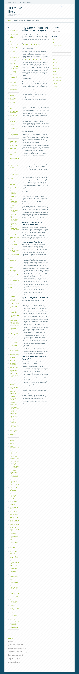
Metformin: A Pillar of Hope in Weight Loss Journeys (15, 562)
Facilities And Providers (58, 56)
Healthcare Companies (57, 65)
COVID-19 (55, 54)
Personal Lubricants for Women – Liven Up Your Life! (14, 350)
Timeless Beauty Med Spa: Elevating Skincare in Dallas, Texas (14, 526)
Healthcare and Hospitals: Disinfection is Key (14, 174)
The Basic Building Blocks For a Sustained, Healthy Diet (14, 503)
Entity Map (10, 638)
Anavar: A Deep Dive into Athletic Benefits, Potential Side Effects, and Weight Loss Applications (14, 59)
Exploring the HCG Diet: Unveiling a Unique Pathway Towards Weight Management (15, 453)
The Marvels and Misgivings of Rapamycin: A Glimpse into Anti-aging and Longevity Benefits (14, 514)
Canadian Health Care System (59, 48)
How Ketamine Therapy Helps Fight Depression (14, 250)
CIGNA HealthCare (57, 51)
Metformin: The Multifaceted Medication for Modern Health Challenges (14, 568)
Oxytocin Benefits (13, 320)
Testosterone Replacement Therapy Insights (14, 448)
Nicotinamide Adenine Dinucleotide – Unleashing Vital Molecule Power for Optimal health (14, 306)
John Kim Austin (13, 263)
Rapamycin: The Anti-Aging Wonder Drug (15, 375)
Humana (54, 71)
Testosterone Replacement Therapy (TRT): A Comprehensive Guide (14, 475)
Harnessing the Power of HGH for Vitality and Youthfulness (14, 159)
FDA (54, 59)
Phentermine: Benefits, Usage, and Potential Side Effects (14, 356)
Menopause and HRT (14, 292)
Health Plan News (15, 10)
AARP (54, 39)
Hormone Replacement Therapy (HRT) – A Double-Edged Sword (15, 202)
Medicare (55, 83)
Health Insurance (13, 162)
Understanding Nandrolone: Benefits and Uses (14, 576)
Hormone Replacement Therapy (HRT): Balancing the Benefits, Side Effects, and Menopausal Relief (15, 220)
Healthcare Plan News (57, 68)
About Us (12, 41)
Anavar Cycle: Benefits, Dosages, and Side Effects (15, 65)
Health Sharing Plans (14, 170)
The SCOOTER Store (57, 89)
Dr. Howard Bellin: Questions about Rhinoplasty (13, 129)
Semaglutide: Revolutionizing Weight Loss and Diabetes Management (14, 416)
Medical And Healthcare (58, 77)
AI (53, 42)
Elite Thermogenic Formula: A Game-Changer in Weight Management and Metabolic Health (14, 142)
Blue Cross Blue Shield (57, 45)
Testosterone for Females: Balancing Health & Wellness (15, 460)
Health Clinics (56, 62)
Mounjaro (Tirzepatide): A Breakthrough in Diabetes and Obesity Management (14, 297)
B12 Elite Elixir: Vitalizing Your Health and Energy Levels (14, 84)
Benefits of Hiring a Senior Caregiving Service (14, 90)
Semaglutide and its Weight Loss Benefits (15, 395)
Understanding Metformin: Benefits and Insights (14, 558)
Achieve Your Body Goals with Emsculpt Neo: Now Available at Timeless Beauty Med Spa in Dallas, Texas (15, 533)
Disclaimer (12, 124)
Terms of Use (12, 443)
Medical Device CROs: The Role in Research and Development (14, 280)
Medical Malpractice (57, 80)
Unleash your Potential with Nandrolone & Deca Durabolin (14, 601)
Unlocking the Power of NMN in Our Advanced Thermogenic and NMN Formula (15, 314)
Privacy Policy (12, 360)
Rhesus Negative (13, 380)
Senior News (55, 86)
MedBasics (55, 74)
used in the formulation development (34, 59)
